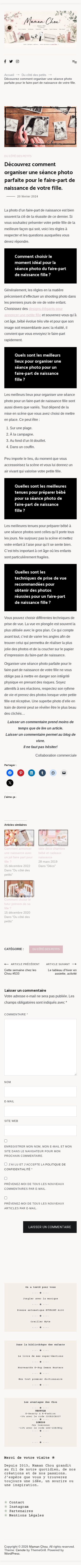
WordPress (11, 1553)
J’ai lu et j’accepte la (35, 1167)
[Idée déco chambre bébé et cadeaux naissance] (53, 838)
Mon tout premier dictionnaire (40, 1379)
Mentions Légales (26, 1515)
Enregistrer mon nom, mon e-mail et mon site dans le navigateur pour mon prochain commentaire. (38, 1151)
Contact (16, 1502)
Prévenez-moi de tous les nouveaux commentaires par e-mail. (34, 1186)
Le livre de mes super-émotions (40, 1356)
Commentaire (16, 1014)
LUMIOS (40, 1422)
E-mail (9, 1101)
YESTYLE (40, 1410)
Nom (7, 1082)
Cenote (21, 1550)
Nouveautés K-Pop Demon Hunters (40, 1367)
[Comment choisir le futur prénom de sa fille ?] (19, 888)
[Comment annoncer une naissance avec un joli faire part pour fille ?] (19, 838)
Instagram (19, 1507)
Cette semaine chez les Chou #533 (22, 969)
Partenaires (21, 1511)
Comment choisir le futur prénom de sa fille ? (17, 904)
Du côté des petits (18, 156)
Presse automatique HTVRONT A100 (40, 1310)
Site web (11, 1121)
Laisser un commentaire (50, 1227)
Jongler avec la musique (40, 1298)
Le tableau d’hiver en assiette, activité (61, 969)
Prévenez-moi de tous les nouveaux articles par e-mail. (34, 1206)
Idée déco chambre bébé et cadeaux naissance (51, 853)
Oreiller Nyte (40, 1321)
